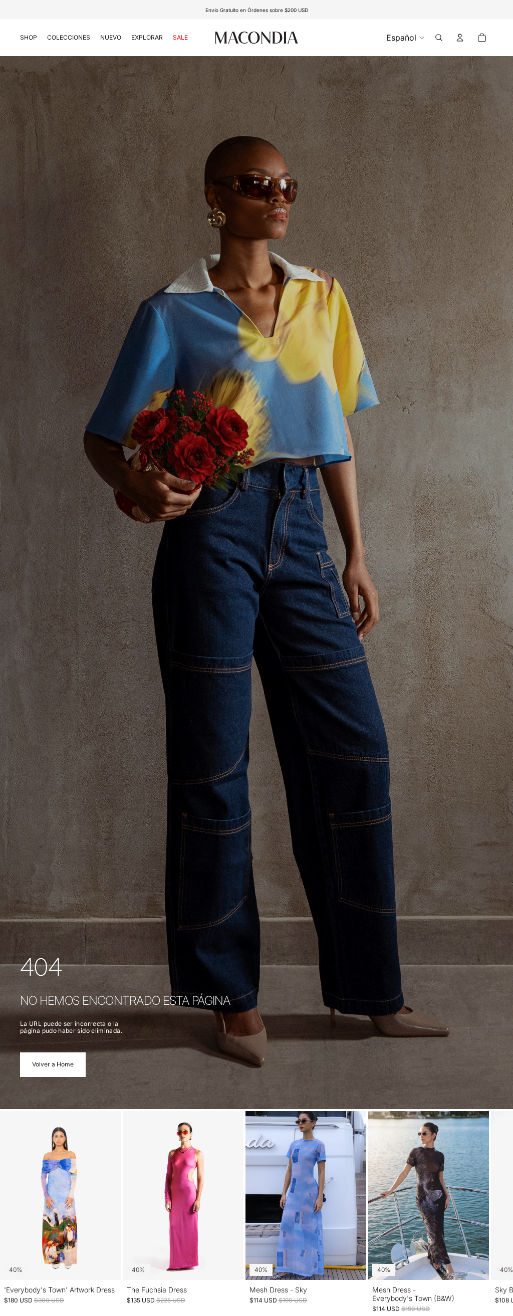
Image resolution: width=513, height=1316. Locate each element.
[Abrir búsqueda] (439, 38)
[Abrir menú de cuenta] (460, 38)
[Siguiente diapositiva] (482, 1212)
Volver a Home (53, 1064)
